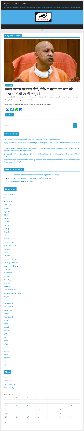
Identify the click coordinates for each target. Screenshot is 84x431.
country (6, 228)
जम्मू (5, 337)
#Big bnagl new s (44, 97)
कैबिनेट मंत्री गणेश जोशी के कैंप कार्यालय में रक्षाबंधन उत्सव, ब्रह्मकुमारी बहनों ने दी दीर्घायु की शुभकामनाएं (32, 139)
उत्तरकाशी (6, 327)
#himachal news (9, 194)
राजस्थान (6, 351)
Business (7, 218)
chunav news (8, 225)
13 (28, 409)
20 (28, 413)
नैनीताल (6, 344)
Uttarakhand (8, 310)
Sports (6, 300)
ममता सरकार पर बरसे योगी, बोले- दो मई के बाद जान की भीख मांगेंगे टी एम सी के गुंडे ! (39, 91)
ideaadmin (22, 97)
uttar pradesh (8, 307)
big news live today (27, 100)
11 (6, 409)
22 (49, 413)
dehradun (7, 232)
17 (71, 409)
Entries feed (8, 381)
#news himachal (9, 198)
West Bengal (8, 317)
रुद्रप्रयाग (7, 358)
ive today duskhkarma (11, 262)
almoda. (6, 208)
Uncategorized (9, 303)
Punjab (6, 297)
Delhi (5, 235)
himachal (7, 256)
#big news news (15, 100)
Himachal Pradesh (10, 259)
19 (17, 413)
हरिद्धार (5, 361)
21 (38, 413)
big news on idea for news (42, 100)
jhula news (7, 269)
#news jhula (8, 201)
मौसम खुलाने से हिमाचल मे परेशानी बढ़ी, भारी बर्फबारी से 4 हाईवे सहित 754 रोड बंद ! (36, 175)
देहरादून (6, 341)
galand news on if (10, 245)
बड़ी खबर (6, 348)
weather (7, 314)
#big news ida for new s (57, 97)
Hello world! (29, 182)
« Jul (5, 422)
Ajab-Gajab (8, 205)
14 (38, 409)
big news (7, 211)
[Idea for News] (43, 12)
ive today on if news (11, 266)
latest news (8, 273)
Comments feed (9, 384)
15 (49, 409)
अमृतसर (6, 324)
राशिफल (6, 354)
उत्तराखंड (6, 331)
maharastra (8, 276)
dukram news (8, 239)
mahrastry (7, 280)
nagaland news (9, 283)
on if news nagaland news (13, 293)
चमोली (5, 334)
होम (5, 365)
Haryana (7, 249)
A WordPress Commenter (13, 182)
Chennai (6, 222)
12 (17, 409)
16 (60, 409)
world (6, 320)
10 (71, 405)
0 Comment (32, 97)
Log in (6, 377)
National (9, 85)
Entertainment (9, 242)
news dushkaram (10, 290)
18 (6, 413)
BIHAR (6, 215)
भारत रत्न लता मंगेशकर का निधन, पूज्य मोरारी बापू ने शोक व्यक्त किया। (33, 178)
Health (6, 252)
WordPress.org (9, 388)
